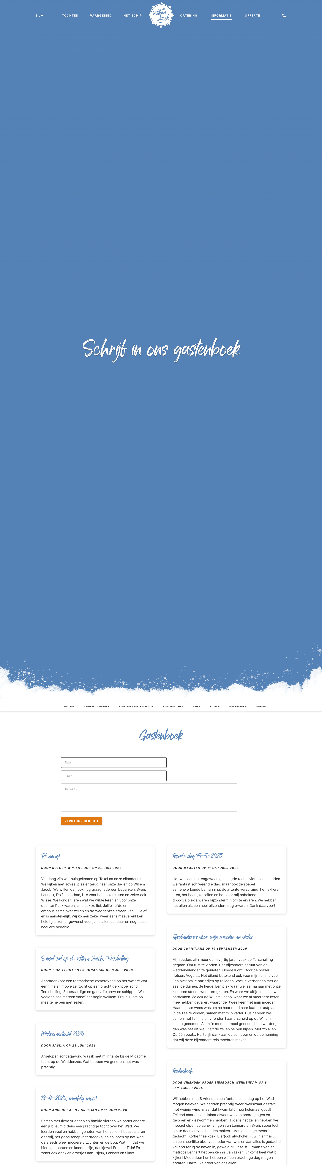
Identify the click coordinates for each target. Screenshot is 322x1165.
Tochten (70, 15)
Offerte (252, 15)
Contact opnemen (96, 706)
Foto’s (215, 706)
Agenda (261, 706)
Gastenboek (237, 706)
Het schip (133, 15)
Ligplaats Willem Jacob (136, 706)
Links (196, 706)
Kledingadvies (173, 706)
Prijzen (69, 706)
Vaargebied (101, 15)
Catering (189, 15)
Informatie (221, 15)
